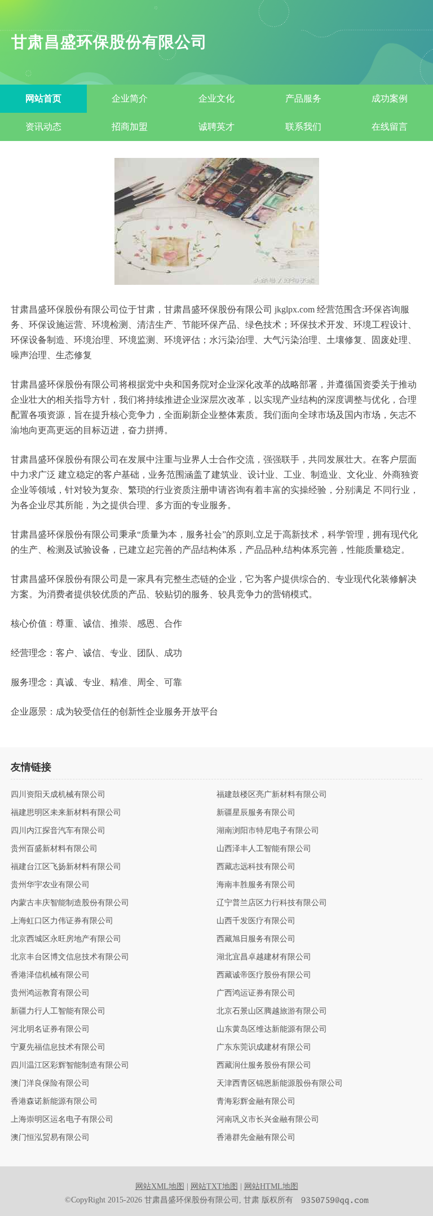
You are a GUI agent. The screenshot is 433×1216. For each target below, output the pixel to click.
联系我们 (303, 126)
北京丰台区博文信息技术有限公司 (70, 957)
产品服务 (303, 98)
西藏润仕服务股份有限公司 (263, 1065)
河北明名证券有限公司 (50, 1029)
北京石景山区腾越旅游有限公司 (271, 1011)
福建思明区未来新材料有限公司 (66, 813)
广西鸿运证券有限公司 (255, 993)
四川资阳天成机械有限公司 (58, 795)
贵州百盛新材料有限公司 (54, 849)
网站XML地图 (159, 1186)
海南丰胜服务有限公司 (255, 885)
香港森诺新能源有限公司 (54, 1101)
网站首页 (43, 98)
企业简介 (130, 98)
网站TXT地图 (214, 1186)
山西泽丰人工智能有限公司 (263, 849)
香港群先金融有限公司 (255, 1138)
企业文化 (216, 98)
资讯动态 (43, 126)
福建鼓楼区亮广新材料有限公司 (271, 795)
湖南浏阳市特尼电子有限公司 (267, 831)
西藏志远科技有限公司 (255, 867)
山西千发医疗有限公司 (255, 921)
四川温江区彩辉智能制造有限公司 (70, 1065)
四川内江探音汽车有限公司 (58, 831)
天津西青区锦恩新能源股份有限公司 (279, 1083)
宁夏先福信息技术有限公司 (58, 1047)
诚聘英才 (216, 126)
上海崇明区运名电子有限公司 (62, 1120)
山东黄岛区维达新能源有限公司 (271, 1029)
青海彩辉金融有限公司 (255, 1101)
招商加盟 (130, 126)
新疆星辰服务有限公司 (255, 813)
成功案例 (390, 98)
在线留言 (390, 126)
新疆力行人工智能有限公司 (58, 1011)
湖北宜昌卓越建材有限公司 (263, 957)
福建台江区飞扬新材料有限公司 (66, 867)
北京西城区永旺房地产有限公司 (66, 939)
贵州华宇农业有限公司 (50, 885)
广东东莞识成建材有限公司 (263, 1047)
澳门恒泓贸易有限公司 (50, 1138)
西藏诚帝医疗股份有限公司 (263, 975)
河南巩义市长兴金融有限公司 (267, 1120)
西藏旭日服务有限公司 (255, 939)
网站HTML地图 (271, 1186)
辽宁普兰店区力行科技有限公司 (271, 903)
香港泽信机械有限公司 (50, 975)
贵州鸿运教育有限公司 (50, 993)
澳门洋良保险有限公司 (50, 1083)
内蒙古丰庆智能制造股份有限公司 (70, 903)
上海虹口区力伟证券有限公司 (62, 921)
